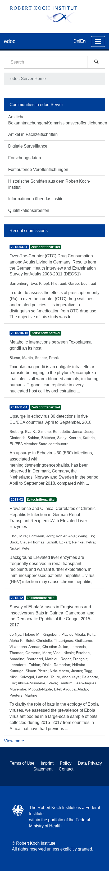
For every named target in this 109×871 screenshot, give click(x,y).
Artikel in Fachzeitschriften (33, 134)
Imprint (47, 763)
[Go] (96, 62)
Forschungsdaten (24, 158)
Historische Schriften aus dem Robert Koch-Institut (49, 184)
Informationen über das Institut (36, 198)
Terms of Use (22, 763)
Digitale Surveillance (27, 146)
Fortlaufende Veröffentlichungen (38, 169)
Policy (65, 763)
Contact (66, 769)
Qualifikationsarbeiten (28, 210)
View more (14, 741)
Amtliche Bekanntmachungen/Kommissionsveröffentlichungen (56, 120)
